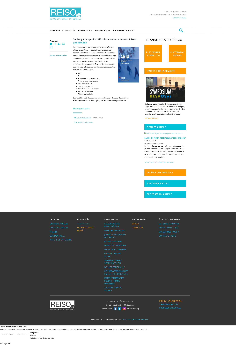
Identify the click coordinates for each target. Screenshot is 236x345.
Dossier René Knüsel (115, 267)
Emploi (135, 223)
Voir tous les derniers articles (159, 162)
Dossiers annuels (59, 227)
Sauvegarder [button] (5, 343)
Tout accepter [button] (7, 334)
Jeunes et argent (113, 241)
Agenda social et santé (86, 229)
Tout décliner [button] (22, 334)
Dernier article (156, 127)
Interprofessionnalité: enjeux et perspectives (116, 272)
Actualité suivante (83, 118)
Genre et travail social (112, 255)
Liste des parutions (114, 230)
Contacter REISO (167, 235)
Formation (137, 227)
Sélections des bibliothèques (112, 225)
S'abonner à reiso (158, 183)
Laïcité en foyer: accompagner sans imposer (165, 137)
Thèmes (53, 231)
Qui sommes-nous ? (169, 231)
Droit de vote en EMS (115, 249)
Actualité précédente (84, 122)
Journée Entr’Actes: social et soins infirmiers (114, 281)
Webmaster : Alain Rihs (140, 319)
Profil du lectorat (169, 227)
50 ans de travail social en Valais (113, 261)
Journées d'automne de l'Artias (115, 236)
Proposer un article (159, 194)
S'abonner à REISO (179, 18)
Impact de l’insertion (115, 245)
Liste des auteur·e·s (169, 223)
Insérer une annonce (160, 172)
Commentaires (57, 235)
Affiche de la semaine (61, 239)
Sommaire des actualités (58, 55)
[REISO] (65, 13)
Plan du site (126, 319)
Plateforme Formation (153, 54)
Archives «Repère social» (113, 289)
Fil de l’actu (83, 223)
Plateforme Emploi (177, 54)
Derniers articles (59, 223)
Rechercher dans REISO (181, 30)
